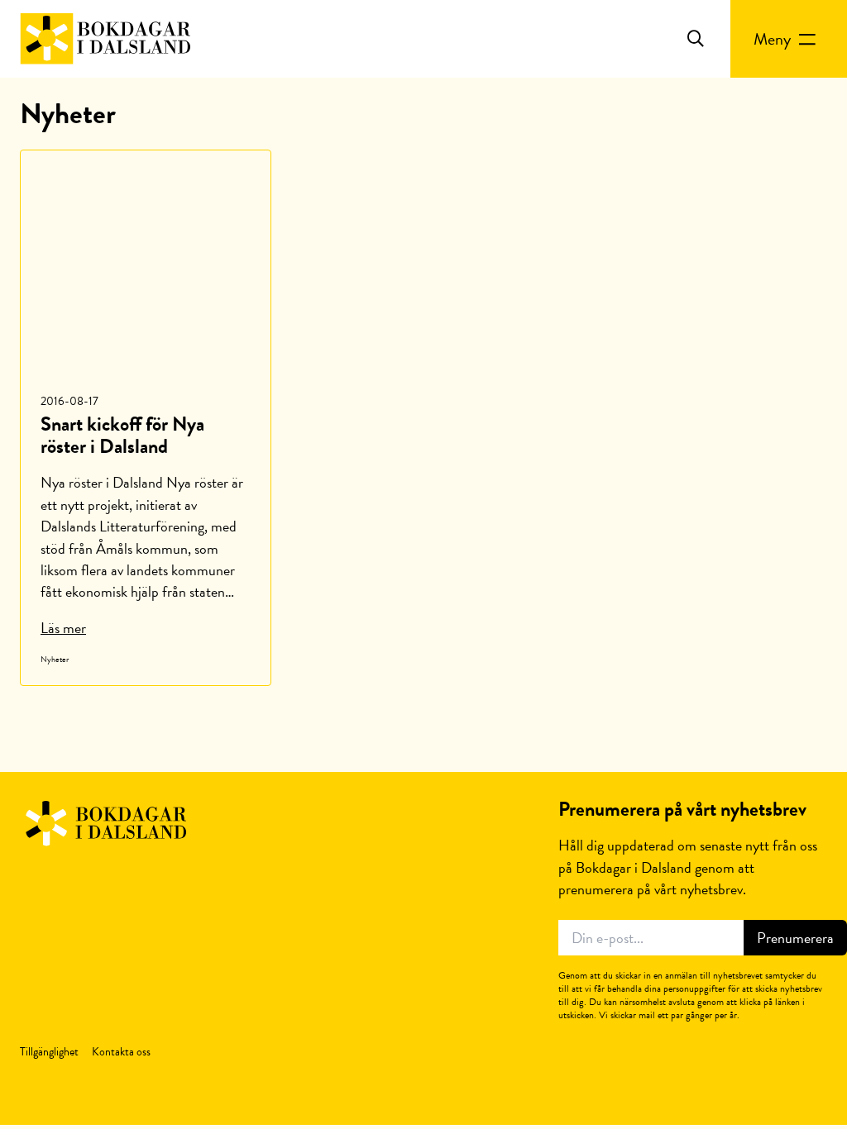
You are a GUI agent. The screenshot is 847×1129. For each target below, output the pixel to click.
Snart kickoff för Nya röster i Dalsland (122, 435)
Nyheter (55, 659)
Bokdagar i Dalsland (105, 38)
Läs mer (63, 628)
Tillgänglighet (49, 1051)
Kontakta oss (121, 1051)
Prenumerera (795, 938)
